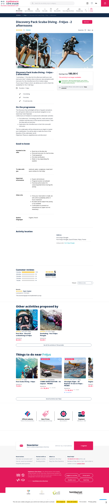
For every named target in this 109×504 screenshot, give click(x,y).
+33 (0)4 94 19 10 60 (72, 459)
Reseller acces (72, 480)
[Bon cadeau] (87, 3)
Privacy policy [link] (92, 502)
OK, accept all (61, 502)
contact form (81, 463)
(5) (22, 379)
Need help (86, 480)
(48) (23, 331)
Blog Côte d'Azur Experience (56, 461)
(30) (71, 379)
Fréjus (25, 15)
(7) (46, 331)
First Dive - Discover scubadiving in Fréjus (24, 334)
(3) (46, 379)
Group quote (86, 475)
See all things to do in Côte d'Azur (40, 481)
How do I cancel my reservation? (24, 461)
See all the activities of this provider (54, 345)
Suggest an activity (40, 459)
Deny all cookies (72, 502)
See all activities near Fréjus (53, 399)
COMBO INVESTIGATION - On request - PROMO (50, 383)
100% (36, 272)
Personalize (82, 502)
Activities (18, 15)
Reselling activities (40, 461)
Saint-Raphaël (51, 379)
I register (84, 446)
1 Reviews (28, 30)
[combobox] (52, 3)
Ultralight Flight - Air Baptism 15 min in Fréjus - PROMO (73, 384)
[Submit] (33, 3)
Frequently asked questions (23, 463)
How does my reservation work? (24, 459)
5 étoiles (18, 272)
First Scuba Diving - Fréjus (25, 382)
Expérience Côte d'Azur (55, 459)
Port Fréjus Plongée (70, 243)
